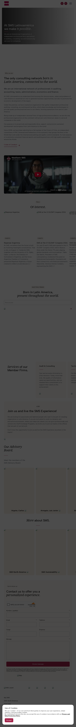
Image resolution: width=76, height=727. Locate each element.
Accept (9, 720)
